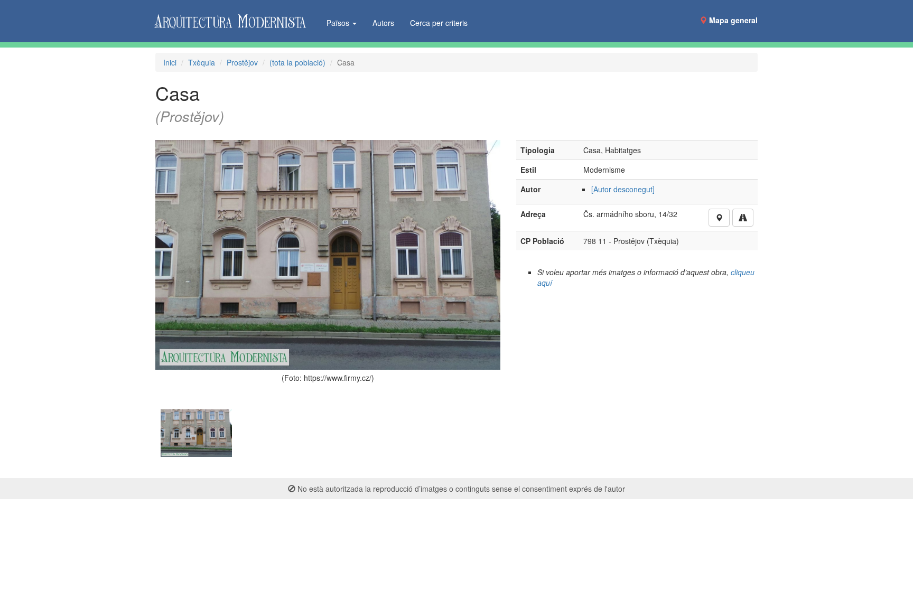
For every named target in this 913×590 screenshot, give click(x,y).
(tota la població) (297, 62)
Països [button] (339, 22)
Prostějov (242, 62)
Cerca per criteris (439, 22)
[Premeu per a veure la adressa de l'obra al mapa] (719, 218)
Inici (169, 62)
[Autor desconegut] (623, 189)
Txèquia (201, 62)
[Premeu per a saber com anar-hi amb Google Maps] (742, 218)
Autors (383, 22)
